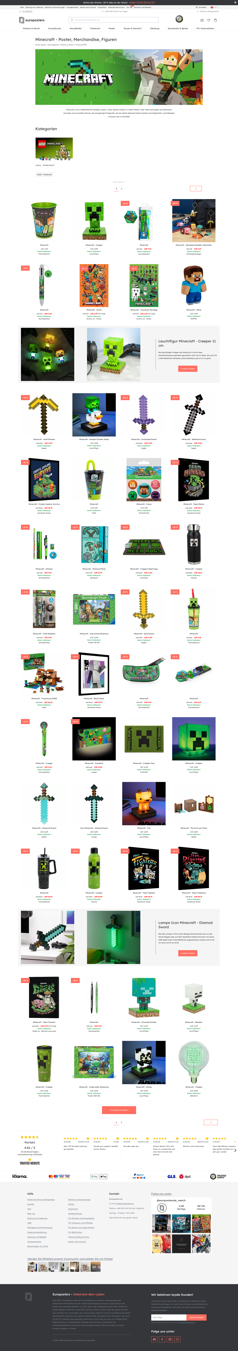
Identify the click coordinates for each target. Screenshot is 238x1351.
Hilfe (22, 7)
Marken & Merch (31, 28)
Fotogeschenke (72, 7)
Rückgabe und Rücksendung (39, 1227)
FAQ (29, 1209)
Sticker (71, 1204)
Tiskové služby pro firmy (78, 1237)
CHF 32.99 (94, 832)
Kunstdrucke (54, 28)
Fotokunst (95, 28)
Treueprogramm (34, 1242)
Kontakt (30, 1204)
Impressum (73, 1209)
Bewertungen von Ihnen (37, 1246)
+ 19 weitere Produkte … (119, 1110)
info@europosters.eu (125, 1203)
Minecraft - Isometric (94, 763)
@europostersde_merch (171, 1200)
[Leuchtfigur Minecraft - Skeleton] (194, 997)
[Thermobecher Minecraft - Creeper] (44, 1062)
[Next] (235, 1150)
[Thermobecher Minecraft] (44, 220)
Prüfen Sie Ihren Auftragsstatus (41, 1200)
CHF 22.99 (194, 832)
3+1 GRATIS (27, 11)
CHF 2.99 (94, 508)
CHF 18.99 (94, 1091)
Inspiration (102, 7)
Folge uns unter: (161, 1193)
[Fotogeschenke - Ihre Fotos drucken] (202, 20)
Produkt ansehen (188, 369)
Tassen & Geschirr (133, 28)
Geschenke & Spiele (178, 28)
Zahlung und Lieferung (34, 7)
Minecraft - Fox (144, 828)
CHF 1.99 (44, 249)
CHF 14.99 (94, 638)
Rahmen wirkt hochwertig (195, 1144)
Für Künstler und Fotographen (81, 1218)
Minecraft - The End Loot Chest (193, 828)
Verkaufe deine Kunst (116, 7)
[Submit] (72, 19)
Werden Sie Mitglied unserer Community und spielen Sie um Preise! (70, 1258)
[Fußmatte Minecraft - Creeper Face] (144, 738)
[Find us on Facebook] (162, 1339)
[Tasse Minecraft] (94, 479)
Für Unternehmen (205, 28)
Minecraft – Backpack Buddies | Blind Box (194, 245)
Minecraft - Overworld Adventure (94, 634)
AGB (29, 1223)
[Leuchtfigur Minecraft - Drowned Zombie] (144, 997)
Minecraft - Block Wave (94, 698)
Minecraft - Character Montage (144, 310)
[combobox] (114, 20)
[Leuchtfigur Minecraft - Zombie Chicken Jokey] (94, 414)
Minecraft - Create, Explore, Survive (44, 504)
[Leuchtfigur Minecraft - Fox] (144, 803)
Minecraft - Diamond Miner (94, 569)
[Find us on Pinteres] (170, 1339)
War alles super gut (136, 1144)
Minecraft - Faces (143, 504)
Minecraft (44, 245)
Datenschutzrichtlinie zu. (187, 1322)
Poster (112, 28)
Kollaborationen (75, 1214)
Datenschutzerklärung (37, 1232)
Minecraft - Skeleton (194, 1022)
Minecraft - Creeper (94, 245)
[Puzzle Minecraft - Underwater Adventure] (94, 1062)
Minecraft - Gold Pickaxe (44, 439)
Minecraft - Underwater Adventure (94, 1087)
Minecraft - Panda (144, 1087)
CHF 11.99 (144, 1026)
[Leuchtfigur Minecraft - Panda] (144, 1062)
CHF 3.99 (144, 508)
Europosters (36, 20)
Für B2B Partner (75, 1232)
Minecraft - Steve (193, 310)
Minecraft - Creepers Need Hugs (144, 569)
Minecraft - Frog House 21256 (44, 698)
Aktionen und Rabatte (142, 7)
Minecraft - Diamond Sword (44, 828)
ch (215, 7)
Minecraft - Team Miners (193, 504)
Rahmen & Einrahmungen (55, 7)
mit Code (94, 314)
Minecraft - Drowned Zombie (144, 1022)
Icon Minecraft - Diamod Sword (94, 828)
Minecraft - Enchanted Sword (144, 439)
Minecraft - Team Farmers (44, 1022)
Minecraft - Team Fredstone (194, 893)
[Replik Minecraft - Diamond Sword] (44, 803)
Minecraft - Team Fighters (144, 893)
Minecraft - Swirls (94, 310)
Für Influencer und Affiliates (80, 1223)
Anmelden (202, 7)
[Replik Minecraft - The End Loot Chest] (194, 803)
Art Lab (129, 7)
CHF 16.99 (94, 249)
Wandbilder (76, 28)
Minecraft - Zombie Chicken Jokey (94, 439)
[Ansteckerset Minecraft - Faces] (144, 479)
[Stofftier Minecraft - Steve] (194, 285)
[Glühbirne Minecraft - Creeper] (194, 1062)
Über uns (31, 1214)
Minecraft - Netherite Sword (194, 439)
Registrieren (196, 1317)
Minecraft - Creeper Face (144, 763)
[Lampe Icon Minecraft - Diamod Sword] (94, 803)
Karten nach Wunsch (88, 7)
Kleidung (154, 28)
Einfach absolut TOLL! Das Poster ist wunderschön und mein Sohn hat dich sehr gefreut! (165, 1148)
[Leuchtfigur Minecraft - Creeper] (94, 220)
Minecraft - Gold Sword (144, 634)
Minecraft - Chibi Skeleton (44, 634)
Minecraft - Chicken (44, 569)
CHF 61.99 (44, 832)
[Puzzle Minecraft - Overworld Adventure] (94, 609)
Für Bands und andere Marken (81, 1227)
